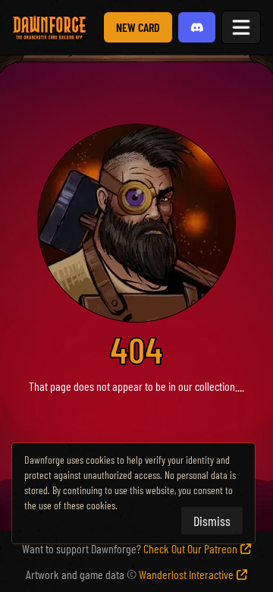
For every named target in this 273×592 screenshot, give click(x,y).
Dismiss (212, 520)
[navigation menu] (241, 27)
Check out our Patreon (190, 548)
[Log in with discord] (197, 27)
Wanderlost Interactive (186, 574)
